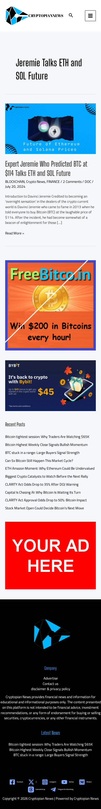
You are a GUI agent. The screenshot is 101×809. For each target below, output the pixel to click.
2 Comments (72, 181)
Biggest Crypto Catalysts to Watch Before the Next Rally (46, 476)
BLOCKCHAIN (15, 181)
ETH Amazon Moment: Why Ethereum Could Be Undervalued (50, 468)
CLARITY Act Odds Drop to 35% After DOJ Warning (41, 484)
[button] (71, 16)
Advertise (51, 678)
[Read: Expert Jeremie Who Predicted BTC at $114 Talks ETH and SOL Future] (50, 128)
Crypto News (35, 181)
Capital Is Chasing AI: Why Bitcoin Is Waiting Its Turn (43, 492)
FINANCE (53, 181)
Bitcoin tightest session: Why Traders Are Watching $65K (47, 436)
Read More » (14, 233)
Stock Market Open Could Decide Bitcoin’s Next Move (44, 508)
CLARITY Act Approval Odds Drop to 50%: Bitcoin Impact (46, 500)
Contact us (50, 683)
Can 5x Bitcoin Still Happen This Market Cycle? (39, 460)
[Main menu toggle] (90, 15)
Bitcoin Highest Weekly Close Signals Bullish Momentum (46, 444)
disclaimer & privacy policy (50, 688)
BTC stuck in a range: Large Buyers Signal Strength (42, 452)
